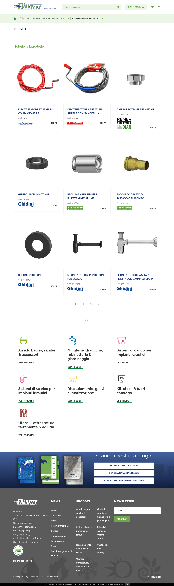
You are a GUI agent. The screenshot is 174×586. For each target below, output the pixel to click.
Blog (53, 546)
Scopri (54, 123)
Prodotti (55, 510)
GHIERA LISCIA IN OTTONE (33, 194)
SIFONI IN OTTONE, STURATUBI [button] (85, 19)
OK (127, 584)
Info (122, 584)
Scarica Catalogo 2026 (124, 465)
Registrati (122, 519)
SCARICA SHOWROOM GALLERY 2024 (124, 480)
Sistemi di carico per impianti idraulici (84, 531)
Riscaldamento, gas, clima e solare (84, 549)
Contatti (55, 531)
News (54, 521)
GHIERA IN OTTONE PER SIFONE (135, 109)
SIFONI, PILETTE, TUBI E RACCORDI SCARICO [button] (46, 19)
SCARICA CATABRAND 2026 (124, 473)
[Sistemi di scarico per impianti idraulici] (22, 18)
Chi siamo (56, 515)
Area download (58, 536)
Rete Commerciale (60, 526)
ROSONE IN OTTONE (30, 275)
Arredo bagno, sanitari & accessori (83, 513)
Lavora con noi (58, 541)
